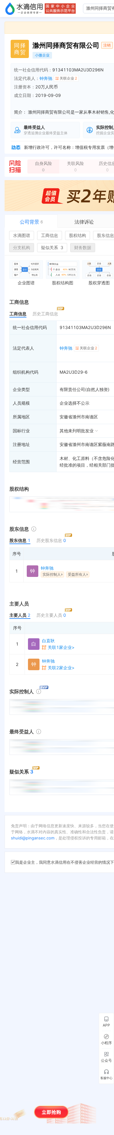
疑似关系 (52, 247)
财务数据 (82, 247)
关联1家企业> (61, 647)
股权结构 (77, 235)
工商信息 (49, 235)
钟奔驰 (46, 78)
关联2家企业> (61, 667)
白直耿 (48, 640)
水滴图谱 (21, 235)
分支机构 (21, 247)
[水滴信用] (24, 8)
